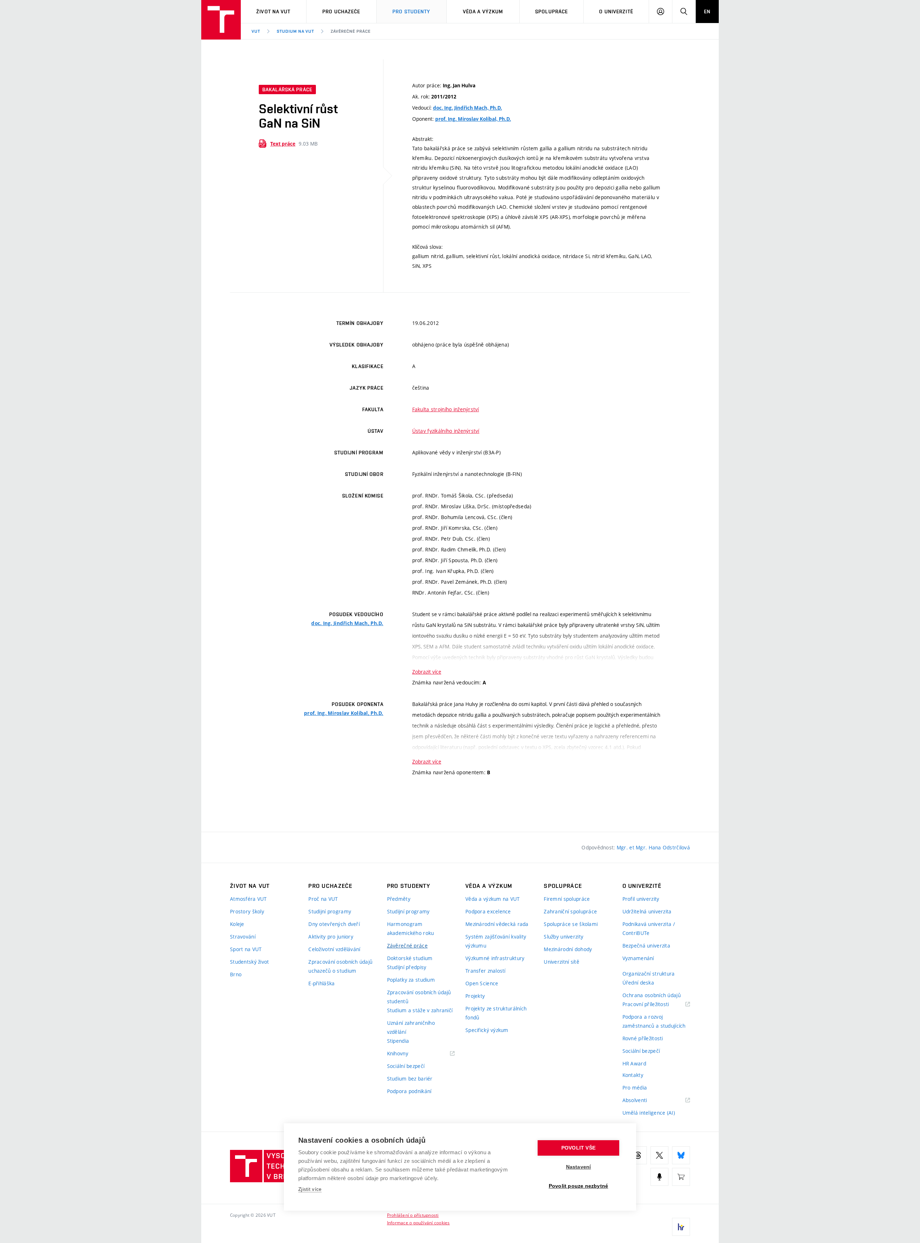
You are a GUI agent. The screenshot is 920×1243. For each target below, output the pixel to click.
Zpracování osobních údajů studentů (419, 997)
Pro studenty (411, 11)
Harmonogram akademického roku (410, 928)
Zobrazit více (426, 671)
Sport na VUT (246, 949)
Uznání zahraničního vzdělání (411, 1027)
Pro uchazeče (341, 11)
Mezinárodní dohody (568, 949)
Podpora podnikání (409, 1091)
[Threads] (638, 1155)
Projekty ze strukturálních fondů (495, 1013)
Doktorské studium (410, 958)
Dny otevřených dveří (334, 924)
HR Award (634, 1063)
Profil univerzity (640, 898)
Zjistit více (310, 1189)
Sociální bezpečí (405, 1066)
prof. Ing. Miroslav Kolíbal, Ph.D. (473, 119)
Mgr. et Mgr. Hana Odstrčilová (653, 847)
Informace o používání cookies (418, 1222)
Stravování (243, 936)
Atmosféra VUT (248, 898)
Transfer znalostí (485, 970)
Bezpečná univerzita (646, 945)
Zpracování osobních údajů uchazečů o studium (340, 966)
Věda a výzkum (483, 11)
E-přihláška (321, 983)
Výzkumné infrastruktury (494, 958)
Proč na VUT (323, 898)
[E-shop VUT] (681, 1177)
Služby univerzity (563, 936)
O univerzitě (616, 11)
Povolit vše (578, 1148)
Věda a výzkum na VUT (492, 898)
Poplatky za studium (411, 979)
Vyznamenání (638, 958)
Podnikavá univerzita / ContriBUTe (648, 928)
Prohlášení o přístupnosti (413, 1215)
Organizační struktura (648, 973)
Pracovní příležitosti (654, 1004)
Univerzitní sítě (561, 961)
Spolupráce (551, 11)
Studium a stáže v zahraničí (420, 1010)
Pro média (634, 1087)
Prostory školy (247, 911)
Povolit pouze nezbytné (578, 1186)
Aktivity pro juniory (330, 936)
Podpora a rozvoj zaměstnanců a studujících (654, 1021)
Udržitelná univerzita (647, 911)
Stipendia (398, 1040)
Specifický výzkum (487, 1030)
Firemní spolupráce (567, 898)
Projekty (475, 995)
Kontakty (632, 1075)
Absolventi (643, 1100)
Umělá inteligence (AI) (648, 1112)
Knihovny (407, 1054)
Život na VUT (273, 11)
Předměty (398, 898)
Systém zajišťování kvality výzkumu (495, 941)
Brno (236, 974)
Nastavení (578, 1167)
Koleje (237, 924)
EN (707, 11)
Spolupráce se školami (571, 924)
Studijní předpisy (407, 967)
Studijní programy (329, 911)
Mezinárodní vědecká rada (497, 924)
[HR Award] (681, 1227)
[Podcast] (659, 1177)
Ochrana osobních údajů (651, 995)
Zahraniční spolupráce (570, 911)
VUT (256, 31)
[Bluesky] (681, 1155)
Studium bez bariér (410, 1078)
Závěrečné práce (350, 31)
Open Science (481, 983)
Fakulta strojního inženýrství (445, 409)
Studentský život (249, 961)
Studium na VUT (295, 31)
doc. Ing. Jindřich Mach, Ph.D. (467, 108)
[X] (659, 1155)
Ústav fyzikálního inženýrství (445, 430)
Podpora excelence (488, 911)
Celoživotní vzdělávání (334, 949)
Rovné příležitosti (642, 1038)
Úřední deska (638, 982)
